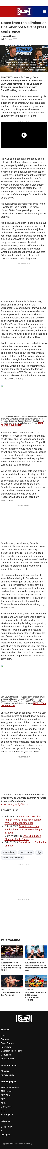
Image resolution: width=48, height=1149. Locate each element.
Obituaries (6, 1055)
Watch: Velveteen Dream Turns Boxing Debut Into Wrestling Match (11, 966)
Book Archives (7, 1059)
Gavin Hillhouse (8, 36)
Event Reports (7, 1043)
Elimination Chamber (13, 858)
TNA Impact (6, 1091)
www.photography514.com (15, 804)
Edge (38, 852)
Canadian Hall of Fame (11, 1051)
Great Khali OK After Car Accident (10, 993)
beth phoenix (26, 852)
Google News (7, 1127)
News (3, 1035)
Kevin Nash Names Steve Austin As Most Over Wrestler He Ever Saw (36, 966)
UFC (3, 1111)
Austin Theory (9, 852)
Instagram (6, 1135)
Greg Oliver (6, 1107)
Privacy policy (7, 1075)
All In (3, 1103)
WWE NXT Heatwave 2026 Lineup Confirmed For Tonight (35, 996)
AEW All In (5, 1095)
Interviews (6, 1047)
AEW (3, 1099)
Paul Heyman (7, 1114)
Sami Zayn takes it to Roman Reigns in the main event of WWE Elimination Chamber (23, 819)
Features (5, 1039)
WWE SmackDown (10, 1087)
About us (5, 1071)
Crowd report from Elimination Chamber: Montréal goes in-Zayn (24, 829)
